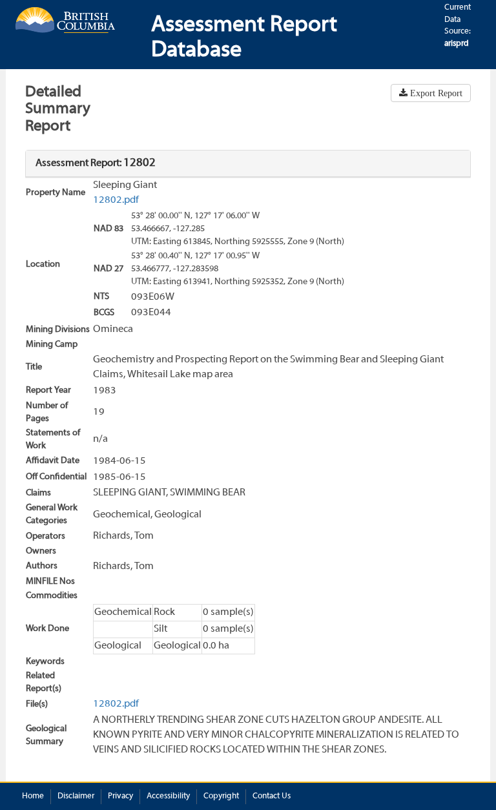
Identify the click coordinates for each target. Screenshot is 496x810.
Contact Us (272, 796)
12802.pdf (116, 200)
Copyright (221, 796)
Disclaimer (75, 796)
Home (33, 796)
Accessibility (168, 796)
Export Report (435, 93)
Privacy (120, 796)
